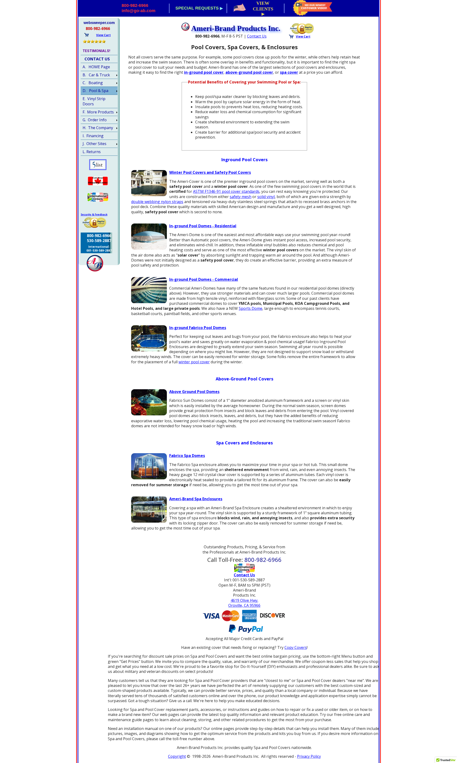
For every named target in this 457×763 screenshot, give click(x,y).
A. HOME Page (96, 66)
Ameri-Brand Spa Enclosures (195, 498)
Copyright (177, 756)
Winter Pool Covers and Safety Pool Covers (210, 172)
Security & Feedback (94, 214)
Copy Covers (295, 647)
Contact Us (257, 36)
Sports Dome (250, 308)
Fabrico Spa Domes (187, 455)
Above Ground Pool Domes (194, 391)
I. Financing (93, 135)
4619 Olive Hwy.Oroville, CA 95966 (244, 603)
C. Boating (93, 82)
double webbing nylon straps (157, 201)
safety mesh (240, 196)
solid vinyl (266, 196)
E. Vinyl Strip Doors (94, 101)
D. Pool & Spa (95, 90)
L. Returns (92, 151)
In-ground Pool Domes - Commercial (203, 279)
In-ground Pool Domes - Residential (202, 225)
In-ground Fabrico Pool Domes (197, 327)
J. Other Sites (94, 143)
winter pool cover (194, 361)
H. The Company (98, 127)
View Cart (303, 36)
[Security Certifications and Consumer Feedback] (302, 28)
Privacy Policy (309, 756)
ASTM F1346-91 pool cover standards (226, 191)
